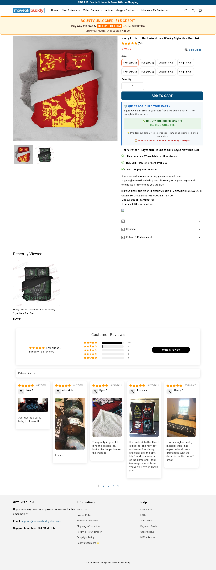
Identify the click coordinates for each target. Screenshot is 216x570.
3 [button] (109, 485)
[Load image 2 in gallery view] (44, 154)
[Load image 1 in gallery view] (23, 154)
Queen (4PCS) (166, 71)
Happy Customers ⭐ (88, 543)
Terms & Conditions (87, 520)
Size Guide (194, 49)
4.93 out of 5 (53, 348)
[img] (26, 385)
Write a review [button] (171, 349)
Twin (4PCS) (130, 71)
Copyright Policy (85, 537)
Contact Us (146, 509)
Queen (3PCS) (166, 62)
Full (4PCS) (148, 71)
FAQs (143, 515)
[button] (70, 10)
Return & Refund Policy (89, 532)
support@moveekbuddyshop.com (41, 521)
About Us (82, 509)
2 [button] (104, 485)
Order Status (147, 532)
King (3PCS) (185, 62)
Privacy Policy (84, 515)
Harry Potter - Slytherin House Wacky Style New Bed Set (34, 311)
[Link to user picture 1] (33, 404)
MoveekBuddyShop (102, 563)
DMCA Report (147, 537)
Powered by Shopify (121, 563)
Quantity (126, 79)
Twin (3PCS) (130, 62)
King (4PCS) (185, 71)
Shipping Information (88, 526)
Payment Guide (148, 526)
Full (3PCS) (148, 62)
